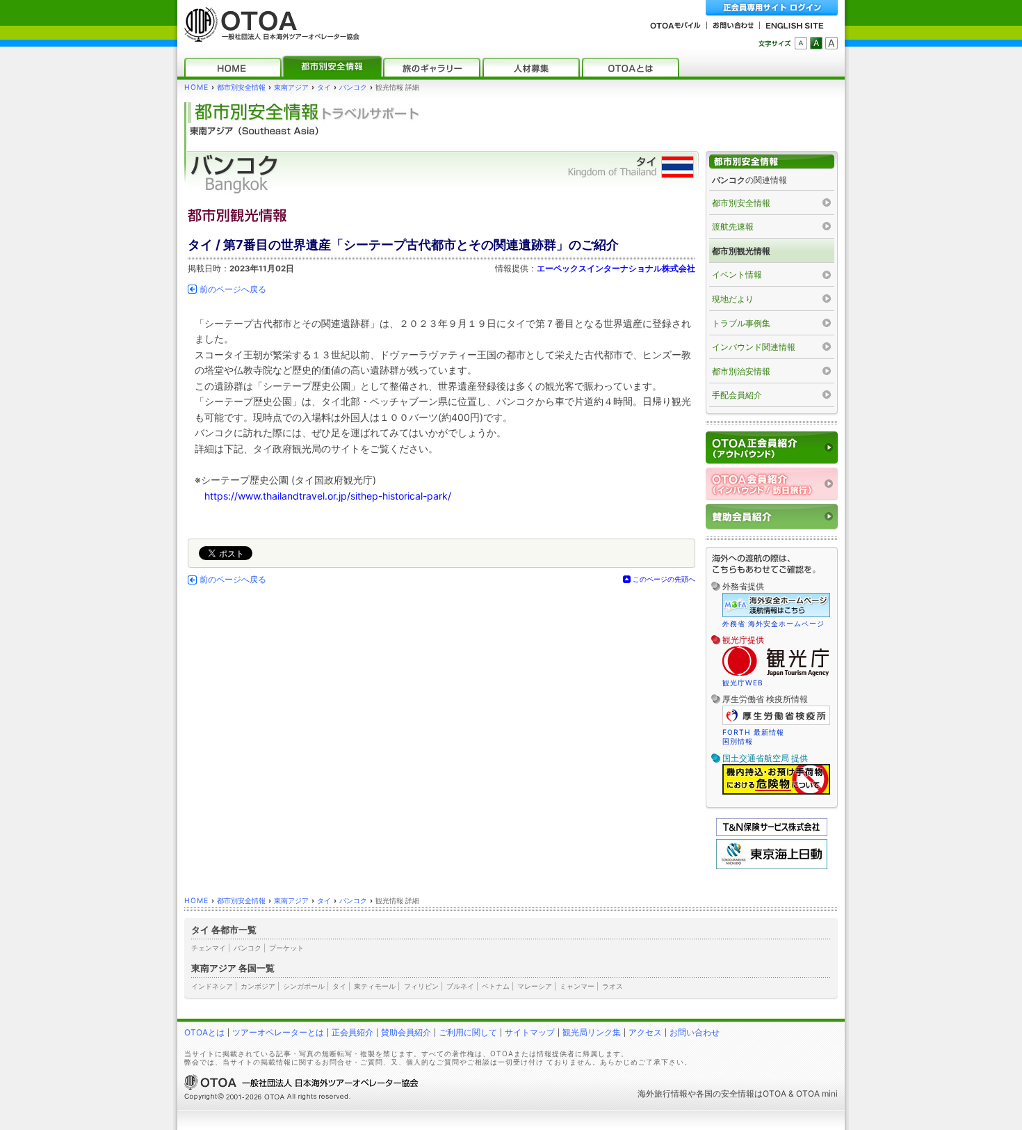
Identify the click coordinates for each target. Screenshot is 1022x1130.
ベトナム (496, 986)
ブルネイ (460, 986)
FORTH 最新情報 (753, 732)
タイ (324, 87)
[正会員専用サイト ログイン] (772, 8)
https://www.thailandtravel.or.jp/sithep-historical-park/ (327, 496)
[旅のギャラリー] (431, 67)
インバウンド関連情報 (753, 347)
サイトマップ (530, 1032)
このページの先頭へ (664, 579)
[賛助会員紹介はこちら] (772, 517)
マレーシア (534, 986)
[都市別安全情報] (332, 67)
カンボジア (258, 986)
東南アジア (291, 87)
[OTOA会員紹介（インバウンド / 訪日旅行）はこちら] (772, 484)
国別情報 (737, 741)
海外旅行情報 (663, 1093)
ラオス (612, 986)
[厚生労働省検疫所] (776, 723)
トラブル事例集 (741, 323)
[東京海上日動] (771, 866)
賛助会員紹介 (406, 1032)
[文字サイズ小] (801, 43)
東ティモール (375, 986)
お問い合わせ (695, 1032)
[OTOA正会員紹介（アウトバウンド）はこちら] (772, 447)
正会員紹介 (352, 1032)
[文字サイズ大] (831, 43)
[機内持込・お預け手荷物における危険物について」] (776, 792)
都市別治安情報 (741, 371)
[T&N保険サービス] (771, 832)
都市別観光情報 (741, 251)
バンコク (353, 87)
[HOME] (233, 67)
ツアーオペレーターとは (278, 1032)
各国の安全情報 (725, 1093)
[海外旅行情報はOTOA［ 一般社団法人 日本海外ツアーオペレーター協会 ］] (268, 35)
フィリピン (421, 986)
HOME (196, 87)
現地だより (733, 299)
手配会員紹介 (737, 395)
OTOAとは (204, 1032)
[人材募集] (531, 67)
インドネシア (212, 986)
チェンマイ (208, 948)
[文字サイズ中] (816, 43)
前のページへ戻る (233, 289)
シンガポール (304, 986)
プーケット (286, 948)
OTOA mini (817, 1093)
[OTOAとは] (630, 67)
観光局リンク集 (591, 1032)
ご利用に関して (468, 1032)
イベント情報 (737, 274)
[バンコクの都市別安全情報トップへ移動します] (771, 161)
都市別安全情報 (241, 87)
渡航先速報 (733, 226)
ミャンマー (577, 986)
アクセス (645, 1032)
